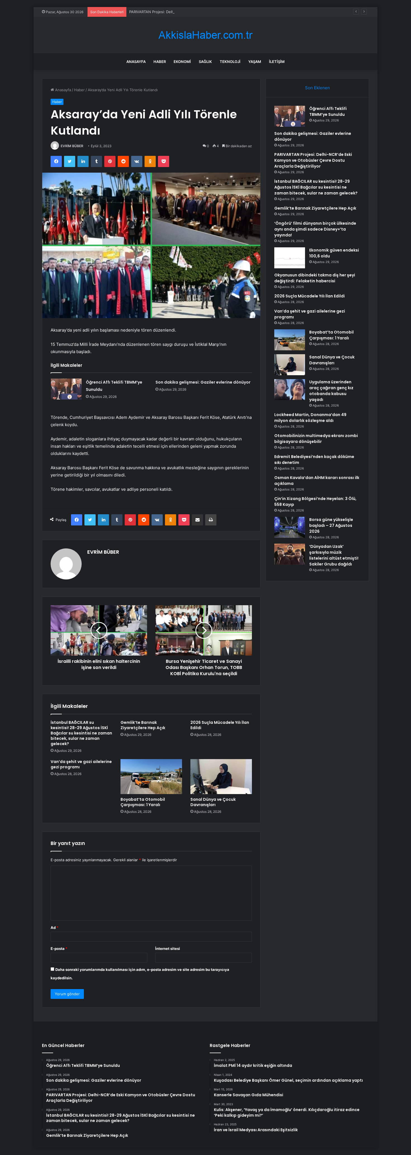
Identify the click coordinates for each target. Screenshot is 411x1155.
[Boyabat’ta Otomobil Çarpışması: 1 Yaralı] (151, 776)
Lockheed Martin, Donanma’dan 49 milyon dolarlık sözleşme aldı (310, 417)
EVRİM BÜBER (72, 146)
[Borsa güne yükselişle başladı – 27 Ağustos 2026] (289, 527)
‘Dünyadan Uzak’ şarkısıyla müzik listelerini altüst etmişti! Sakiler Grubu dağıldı (333, 555)
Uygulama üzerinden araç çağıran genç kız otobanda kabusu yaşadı (331, 390)
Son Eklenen (317, 87)
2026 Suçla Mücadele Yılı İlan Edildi (219, 725)
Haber (159, 61)
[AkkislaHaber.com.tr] (205, 35)
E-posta (59, 948)
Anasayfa (136, 61)
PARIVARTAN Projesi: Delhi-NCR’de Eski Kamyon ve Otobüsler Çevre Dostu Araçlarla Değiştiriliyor (213, 12)
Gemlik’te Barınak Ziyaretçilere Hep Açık (143, 725)
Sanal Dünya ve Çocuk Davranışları (213, 802)
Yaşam (254, 61)
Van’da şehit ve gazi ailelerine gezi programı (81, 764)
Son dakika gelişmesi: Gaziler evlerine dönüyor (203, 382)
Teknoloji (230, 61)
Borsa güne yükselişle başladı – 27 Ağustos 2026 (331, 525)
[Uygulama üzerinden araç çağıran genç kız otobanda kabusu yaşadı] (289, 389)
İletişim (277, 61)
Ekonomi (182, 61)
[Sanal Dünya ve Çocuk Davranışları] (221, 776)
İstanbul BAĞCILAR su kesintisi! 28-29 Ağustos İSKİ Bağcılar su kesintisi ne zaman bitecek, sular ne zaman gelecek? (81, 733)
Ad (54, 927)
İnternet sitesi (167, 948)
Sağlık (205, 61)
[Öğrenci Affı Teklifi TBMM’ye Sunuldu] (66, 389)
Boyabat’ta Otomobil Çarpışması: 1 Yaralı (143, 802)
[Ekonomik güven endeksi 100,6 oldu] (289, 257)
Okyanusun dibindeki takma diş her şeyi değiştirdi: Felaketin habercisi (314, 278)
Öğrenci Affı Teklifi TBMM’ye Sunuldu (328, 111)
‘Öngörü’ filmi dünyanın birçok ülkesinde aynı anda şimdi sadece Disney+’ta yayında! (315, 229)
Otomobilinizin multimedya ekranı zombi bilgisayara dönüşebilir (316, 438)
